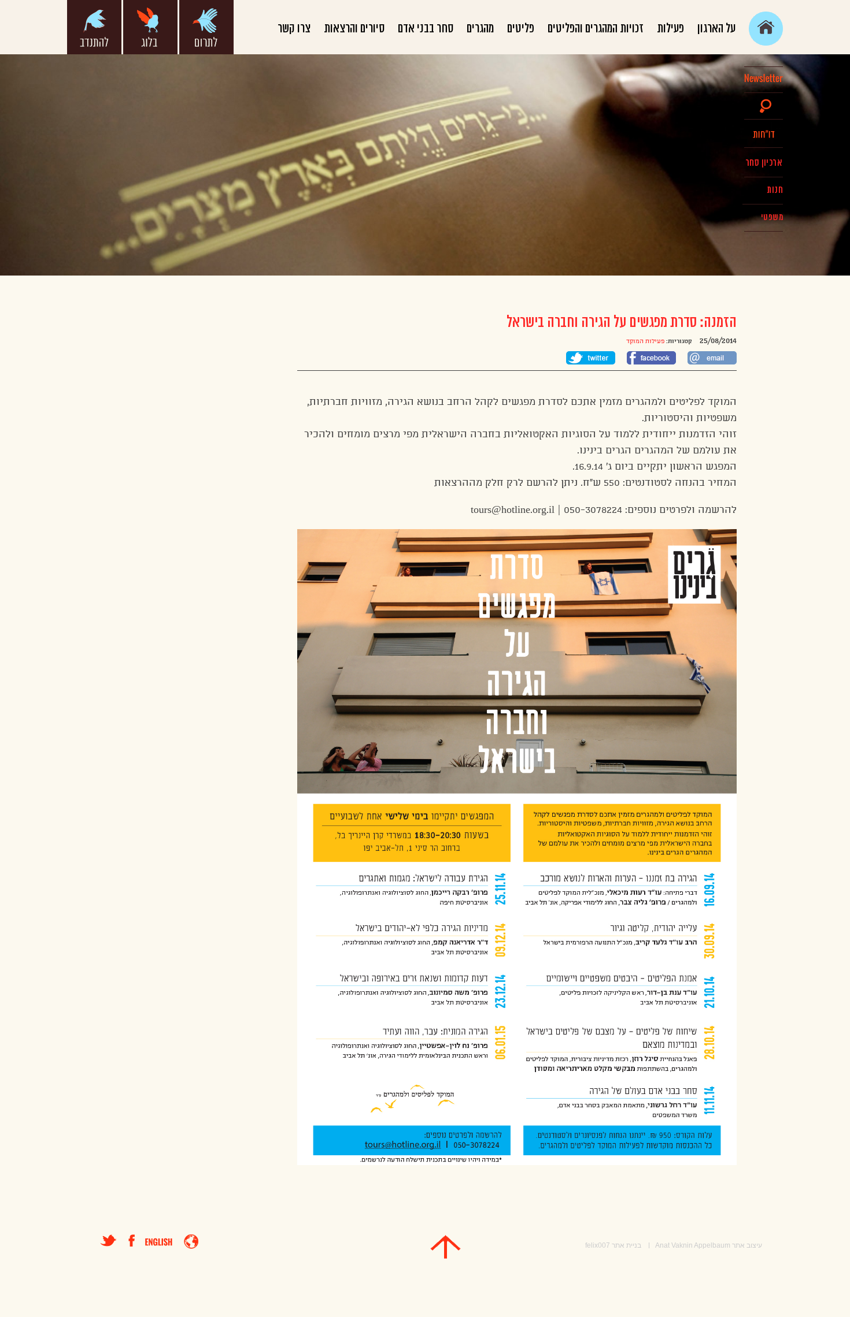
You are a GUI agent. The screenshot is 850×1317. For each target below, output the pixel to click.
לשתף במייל (712, 357)
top (445, 1246)
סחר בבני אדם (425, 28)
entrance (191, 1241)
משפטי (772, 217)
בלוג (150, 27)
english (158, 1242)
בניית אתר (626, 1245)
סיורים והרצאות (354, 28)
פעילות (670, 28)
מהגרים (480, 28)
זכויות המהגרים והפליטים (596, 28)
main (766, 29)
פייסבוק (136, 1240)
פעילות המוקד (645, 341)
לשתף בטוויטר (590, 357)
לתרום (206, 27)
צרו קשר (294, 28)
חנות (775, 190)
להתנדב (94, 27)
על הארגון (716, 28)
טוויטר (108, 1240)
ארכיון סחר (763, 163)
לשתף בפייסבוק (651, 357)
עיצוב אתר (747, 1245)
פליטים (520, 28)
